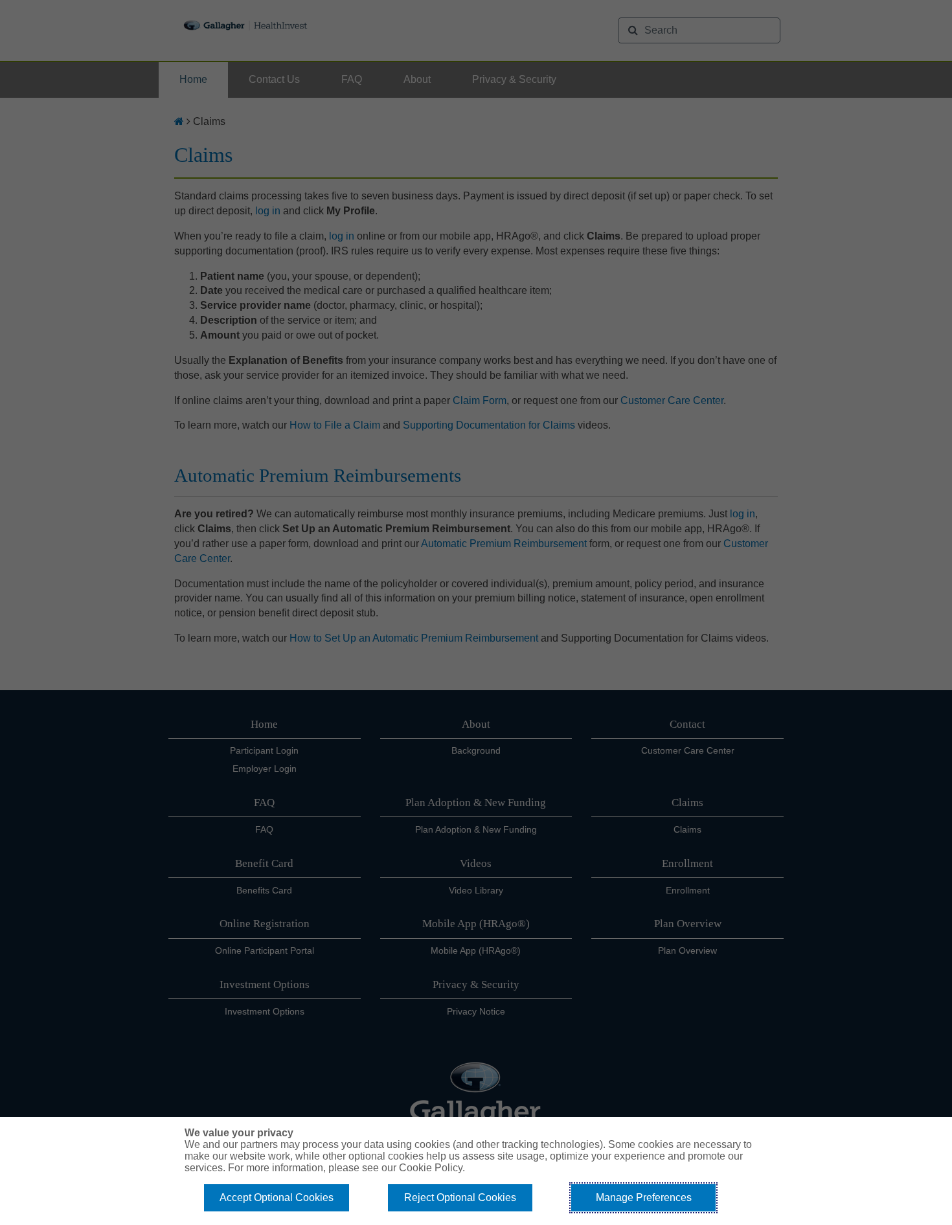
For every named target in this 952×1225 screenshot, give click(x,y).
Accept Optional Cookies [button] (277, 1197)
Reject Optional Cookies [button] (460, 1197)
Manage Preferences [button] (644, 1197)
